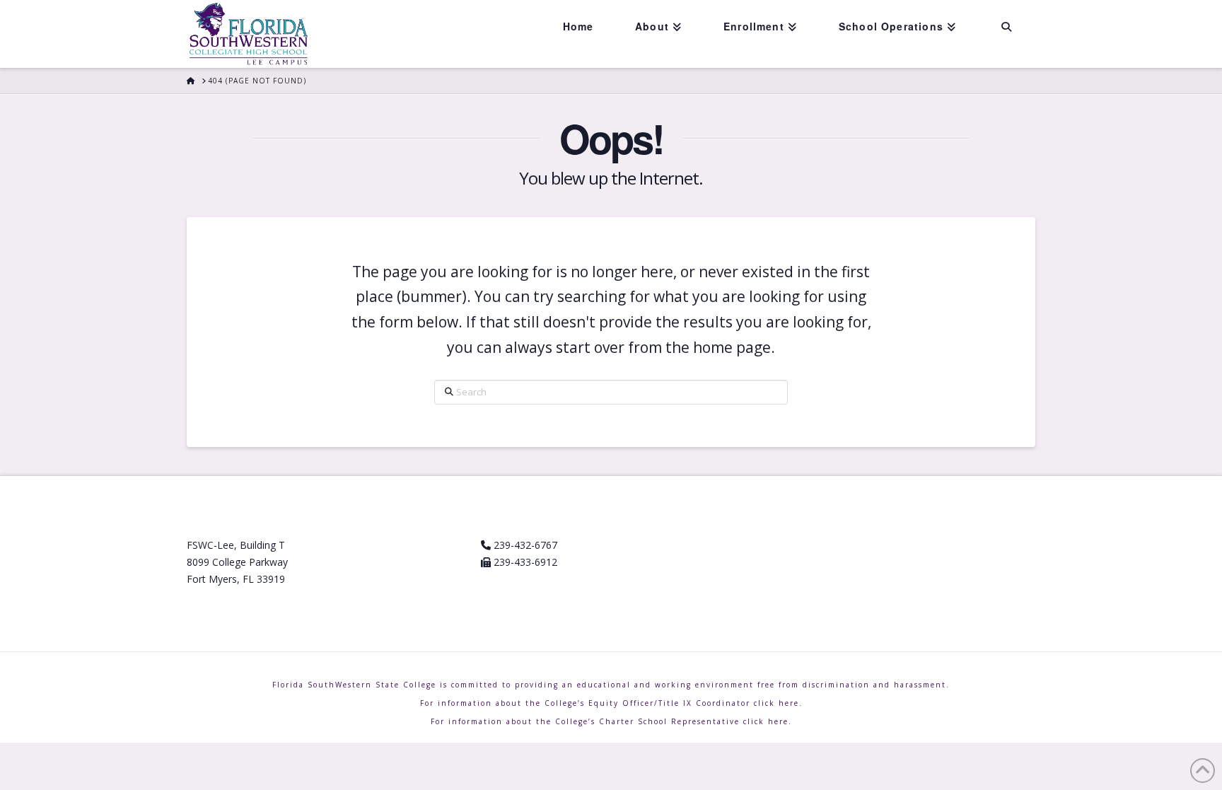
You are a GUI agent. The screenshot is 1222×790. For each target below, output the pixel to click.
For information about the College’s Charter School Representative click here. (611, 721)
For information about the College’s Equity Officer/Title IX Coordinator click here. (611, 703)
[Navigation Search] (1006, 26)
